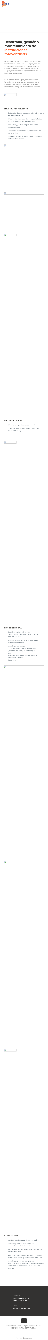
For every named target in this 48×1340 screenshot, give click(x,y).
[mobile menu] (45, 4)
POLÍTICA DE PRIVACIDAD (27, 1328)
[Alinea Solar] (5, 4)
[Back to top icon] (24, 1320)
